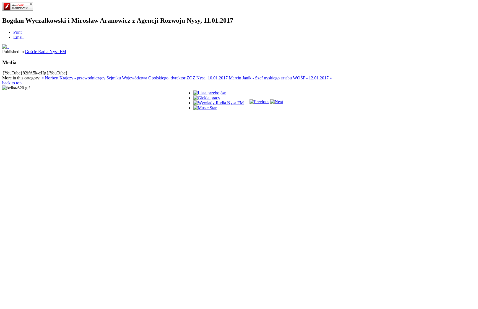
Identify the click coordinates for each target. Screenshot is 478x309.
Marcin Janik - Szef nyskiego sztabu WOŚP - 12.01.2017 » (280, 78)
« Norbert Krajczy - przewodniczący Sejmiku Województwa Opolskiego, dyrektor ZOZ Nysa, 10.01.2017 (134, 78)
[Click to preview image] (5, 46)
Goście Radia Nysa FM (45, 51)
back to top (12, 83)
